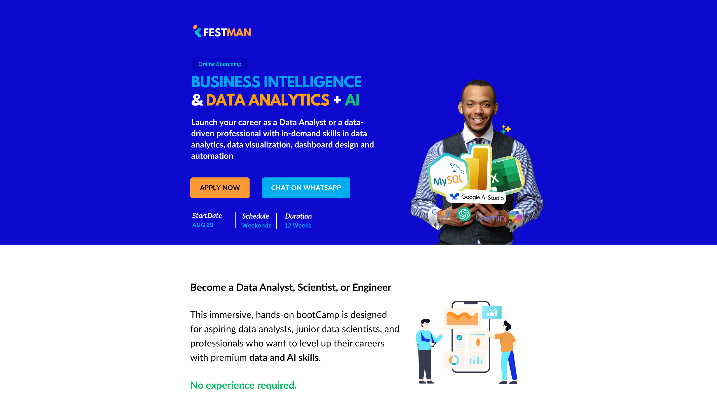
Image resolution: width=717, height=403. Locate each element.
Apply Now (220, 188)
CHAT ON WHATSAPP (306, 188)
